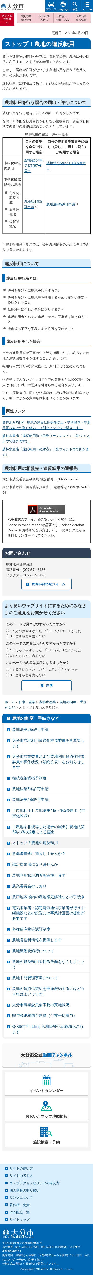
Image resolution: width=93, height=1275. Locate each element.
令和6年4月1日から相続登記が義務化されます (47, 1029)
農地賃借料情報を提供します (37, 940)
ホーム (10, 702)
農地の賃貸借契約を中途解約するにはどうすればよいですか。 (48, 991)
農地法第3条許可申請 (30, 729)
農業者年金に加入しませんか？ (39, 854)
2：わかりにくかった (65, 650)
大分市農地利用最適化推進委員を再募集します (48, 743)
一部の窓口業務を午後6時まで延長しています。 (30, 1263)
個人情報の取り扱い (25, 1190)
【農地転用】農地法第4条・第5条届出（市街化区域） (48, 813)
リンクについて (21, 1197)
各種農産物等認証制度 (31, 929)
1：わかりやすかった (26, 650)
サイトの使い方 (21, 1168)
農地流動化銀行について (33, 951)
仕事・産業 (27, 702)
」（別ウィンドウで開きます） (59, 428)
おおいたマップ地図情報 (46, 1116)
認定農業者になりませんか (35, 864)
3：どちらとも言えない (27, 636)
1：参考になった (22, 669)
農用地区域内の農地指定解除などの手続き (48, 897)
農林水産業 (47, 702)
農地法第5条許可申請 (30, 789)
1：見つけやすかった (26, 631)
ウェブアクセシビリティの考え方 (35, 1183)
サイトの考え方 (21, 1176)
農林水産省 (10, 422)
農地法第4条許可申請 (30, 800)
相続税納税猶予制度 (29, 778)
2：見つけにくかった (65, 631)
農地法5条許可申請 (60, 204)
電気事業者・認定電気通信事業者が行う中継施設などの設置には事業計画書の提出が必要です (48, 913)
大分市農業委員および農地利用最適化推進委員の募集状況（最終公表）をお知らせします (48, 761)
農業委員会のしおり (29, 886)
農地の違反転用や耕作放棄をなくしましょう (48, 964)
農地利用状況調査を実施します (39, 875)
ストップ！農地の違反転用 (35, 843)
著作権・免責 (20, 1205)
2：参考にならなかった (60, 669)
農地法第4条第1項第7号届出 (33, 165)
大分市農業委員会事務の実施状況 (40, 1005)
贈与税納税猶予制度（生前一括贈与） (44, 1016)
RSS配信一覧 (20, 1212)
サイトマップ (20, 1219)
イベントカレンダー (46, 1091)
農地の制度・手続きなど (35, 718)
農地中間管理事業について (35, 978)
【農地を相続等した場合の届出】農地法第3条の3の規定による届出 (48, 829)
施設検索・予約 (46, 1142)
